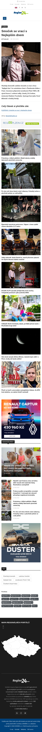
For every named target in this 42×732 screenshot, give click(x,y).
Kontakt (17, 4)
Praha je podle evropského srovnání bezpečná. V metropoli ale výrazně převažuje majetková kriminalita (25, 493)
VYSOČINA (6, 462)
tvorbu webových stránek (20, 701)
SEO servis (30, 4)
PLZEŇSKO (4, 26)
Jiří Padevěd (4, 39)
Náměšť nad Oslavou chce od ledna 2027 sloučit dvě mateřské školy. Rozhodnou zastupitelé (19, 468)
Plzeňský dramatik (9, 576)
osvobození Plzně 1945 (22, 580)
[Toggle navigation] (4, 18)
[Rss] (25, 7)
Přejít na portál (32, 124)
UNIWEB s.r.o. (28, 696)
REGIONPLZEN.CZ (11, 116)
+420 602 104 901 (16, 706)
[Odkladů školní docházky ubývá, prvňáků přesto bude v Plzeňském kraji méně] (21, 308)
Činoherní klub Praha (10, 584)
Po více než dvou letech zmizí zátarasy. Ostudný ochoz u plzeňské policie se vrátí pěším (26, 513)
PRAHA (3, 491)
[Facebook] (16, 7)
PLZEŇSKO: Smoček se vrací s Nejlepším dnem (16, 110)
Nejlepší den (7, 580)
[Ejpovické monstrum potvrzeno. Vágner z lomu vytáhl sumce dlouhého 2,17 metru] (21, 209)
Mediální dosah (22, 692)
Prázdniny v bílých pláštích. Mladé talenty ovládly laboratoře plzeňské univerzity (25, 503)
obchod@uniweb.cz (22, 709)
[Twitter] (22, 7)
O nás (11, 4)
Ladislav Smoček (24, 576)
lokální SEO (28, 703)
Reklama (23, 4)
